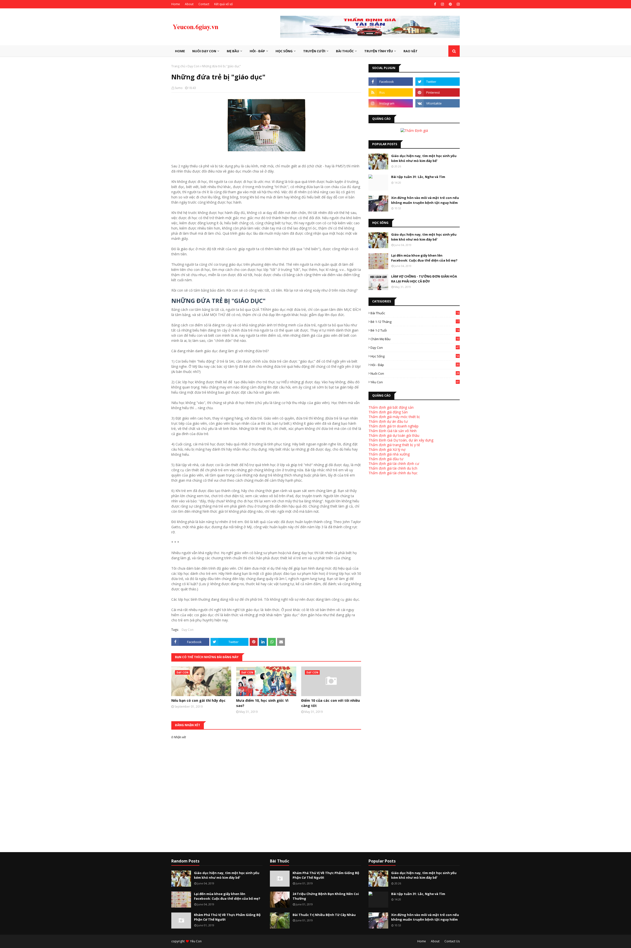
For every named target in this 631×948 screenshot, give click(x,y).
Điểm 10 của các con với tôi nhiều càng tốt (330, 703)
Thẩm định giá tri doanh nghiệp (393, 426)
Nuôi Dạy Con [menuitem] (204, 51)
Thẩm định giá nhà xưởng (389, 454)
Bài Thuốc (414, 313)
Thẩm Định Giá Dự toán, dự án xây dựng (400, 440)
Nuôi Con (414, 373)
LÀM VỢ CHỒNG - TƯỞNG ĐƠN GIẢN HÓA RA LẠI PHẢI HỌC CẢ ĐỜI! (424, 278)
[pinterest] (450, 4)
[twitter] (437, 81)
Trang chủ (178, 66)
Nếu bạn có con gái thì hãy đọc (198, 700)
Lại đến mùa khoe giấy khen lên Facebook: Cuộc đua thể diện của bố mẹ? (424, 258)
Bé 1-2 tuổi (414, 330)
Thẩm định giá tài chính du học (393, 473)
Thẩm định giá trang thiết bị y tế (394, 444)
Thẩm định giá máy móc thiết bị (394, 416)
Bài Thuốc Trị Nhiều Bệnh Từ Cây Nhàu (324, 915)
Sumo (179, 88)
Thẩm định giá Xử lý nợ (386, 449)
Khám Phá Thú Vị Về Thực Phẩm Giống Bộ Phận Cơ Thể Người (227, 917)
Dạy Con (193, 66)
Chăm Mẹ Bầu (414, 339)
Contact (203, 4)
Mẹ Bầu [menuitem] (233, 51)
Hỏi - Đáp (414, 365)
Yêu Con (414, 382)
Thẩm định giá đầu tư (385, 458)
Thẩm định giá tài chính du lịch (392, 468)
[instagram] (442, 4)
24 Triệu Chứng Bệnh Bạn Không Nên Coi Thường (326, 896)
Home (175, 4)
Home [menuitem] (180, 51)
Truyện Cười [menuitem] (314, 51)
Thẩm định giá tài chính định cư (393, 463)
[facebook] (435, 4)
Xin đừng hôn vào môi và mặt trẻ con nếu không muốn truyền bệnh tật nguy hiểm (425, 200)
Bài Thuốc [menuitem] (345, 51)
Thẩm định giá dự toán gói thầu (393, 435)
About (189, 4)
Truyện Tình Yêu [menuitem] (378, 51)
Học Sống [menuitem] (284, 51)
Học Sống (414, 356)
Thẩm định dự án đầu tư (388, 421)
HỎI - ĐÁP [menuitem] (257, 51)
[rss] (390, 92)
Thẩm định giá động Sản (388, 412)
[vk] (437, 103)
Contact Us (452, 941)
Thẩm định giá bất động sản (391, 407)
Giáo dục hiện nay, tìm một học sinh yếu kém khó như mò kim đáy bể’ (423, 158)
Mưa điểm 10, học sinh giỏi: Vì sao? (262, 703)
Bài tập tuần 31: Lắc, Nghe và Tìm (418, 177)
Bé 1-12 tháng (414, 321)
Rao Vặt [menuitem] (410, 51)
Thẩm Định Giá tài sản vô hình (392, 430)
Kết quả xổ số (223, 4)
